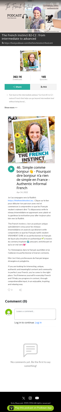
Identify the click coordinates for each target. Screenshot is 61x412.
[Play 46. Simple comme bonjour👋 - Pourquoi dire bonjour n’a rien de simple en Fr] (11, 169)
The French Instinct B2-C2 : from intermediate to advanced (23, 37)
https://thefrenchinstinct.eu (20, 200)
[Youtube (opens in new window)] (37, 397)
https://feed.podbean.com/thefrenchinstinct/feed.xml (28, 43)
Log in (38, 322)
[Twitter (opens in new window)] (23, 397)
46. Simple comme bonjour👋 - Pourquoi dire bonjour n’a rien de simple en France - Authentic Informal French (34, 177)
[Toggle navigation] (57, 4)
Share (19, 86)
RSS (45, 86)
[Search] (51, 4)
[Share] (20, 289)
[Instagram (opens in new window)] (30, 397)
